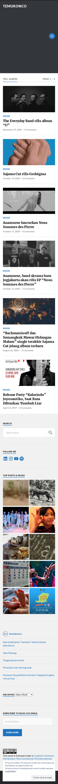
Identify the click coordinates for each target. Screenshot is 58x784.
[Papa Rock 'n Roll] (16, 601)
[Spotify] (21, 458)
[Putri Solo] (42, 493)
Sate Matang (9, 652)
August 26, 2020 (11, 350)
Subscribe (12, 732)
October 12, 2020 (11, 288)
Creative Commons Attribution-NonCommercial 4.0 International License (28, 758)
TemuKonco (15, 6)
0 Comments (30, 129)
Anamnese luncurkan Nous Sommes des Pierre (25, 225)
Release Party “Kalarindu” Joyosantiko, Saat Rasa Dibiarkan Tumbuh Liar (24, 399)
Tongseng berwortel (13, 660)
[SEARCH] (50, 432)
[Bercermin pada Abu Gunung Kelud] (16, 493)
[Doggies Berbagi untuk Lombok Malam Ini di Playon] (42, 601)
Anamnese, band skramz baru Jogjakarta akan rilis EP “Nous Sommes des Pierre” (27, 280)
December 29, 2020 (12, 129)
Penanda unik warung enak (17, 667)
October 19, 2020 (11, 178)
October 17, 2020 (11, 231)
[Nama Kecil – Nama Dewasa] (42, 547)
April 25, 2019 (10, 407)
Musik (6, 116)
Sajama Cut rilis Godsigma (24, 174)
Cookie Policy (10, 771)
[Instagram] (10, 458)
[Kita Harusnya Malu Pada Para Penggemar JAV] (42, 520)
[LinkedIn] (5, 458)
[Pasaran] (16, 574)
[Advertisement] (29, 39)
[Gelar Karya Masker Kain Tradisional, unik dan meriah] (16, 520)
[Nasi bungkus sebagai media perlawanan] (16, 547)
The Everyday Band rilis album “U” (27, 123)
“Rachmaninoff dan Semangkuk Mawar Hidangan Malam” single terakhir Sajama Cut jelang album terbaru (28, 339)
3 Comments (29, 288)
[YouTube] (16, 458)
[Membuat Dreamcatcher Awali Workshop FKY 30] (42, 574)
